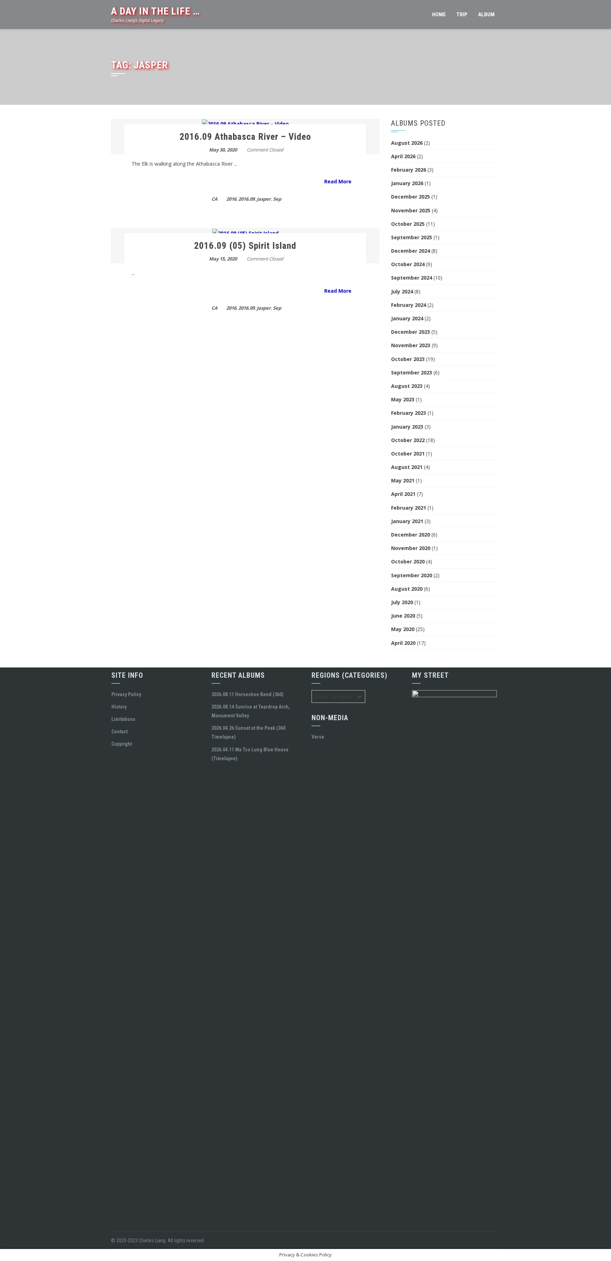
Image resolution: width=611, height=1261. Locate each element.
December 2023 (410, 331)
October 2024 (408, 264)
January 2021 (407, 521)
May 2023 (402, 399)
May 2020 (402, 629)
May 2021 (402, 480)
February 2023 (408, 412)
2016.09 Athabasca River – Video (245, 136)
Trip (461, 14)
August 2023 (407, 386)
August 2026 (407, 142)
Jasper (264, 199)
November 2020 (410, 548)
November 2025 (410, 210)
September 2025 (411, 237)
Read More (337, 181)
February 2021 (408, 507)
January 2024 (407, 318)
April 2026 (403, 156)
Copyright (121, 744)
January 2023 (407, 426)
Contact (119, 731)
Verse (318, 737)
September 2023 (411, 372)
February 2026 (408, 169)
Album (486, 14)
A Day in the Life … (155, 11)
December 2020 (410, 534)
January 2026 (407, 183)
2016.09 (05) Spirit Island (245, 245)
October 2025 (408, 223)
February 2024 (408, 305)
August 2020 (407, 588)
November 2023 (410, 345)
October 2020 (408, 561)
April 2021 (403, 494)
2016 (231, 199)
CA (214, 199)
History (119, 707)
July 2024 (402, 291)
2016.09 (246, 199)
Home (439, 14)
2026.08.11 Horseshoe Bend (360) (247, 694)
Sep (277, 199)
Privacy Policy (126, 694)
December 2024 (410, 250)
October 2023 (408, 359)
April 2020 (403, 643)
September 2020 (411, 575)
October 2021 (408, 453)
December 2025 (410, 196)
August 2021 (407, 467)
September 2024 (411, 277)
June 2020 (403, 615)
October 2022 (408, 440)
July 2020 (402, 602)
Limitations (123, 719)
